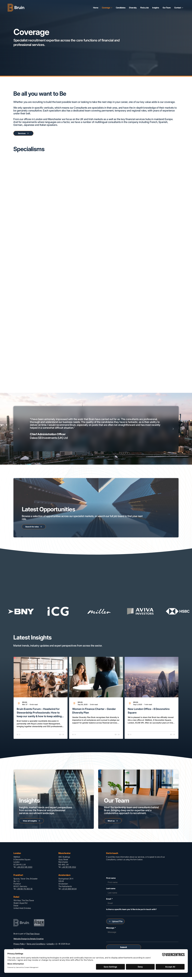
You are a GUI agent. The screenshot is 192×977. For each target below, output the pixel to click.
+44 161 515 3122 (69, 867)
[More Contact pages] (182, 7)
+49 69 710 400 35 (25, 889)
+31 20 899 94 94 (69, 889)
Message (111, 928)
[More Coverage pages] (111, 7)
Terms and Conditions (36, 944)
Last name (110, 888)
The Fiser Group (32, 933)
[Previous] (19, 429)
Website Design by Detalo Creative (28, 938)
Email (109, 899)
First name (111, 878)
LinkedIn (50, 944)
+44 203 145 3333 (24, 867)
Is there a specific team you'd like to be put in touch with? (131, 909)
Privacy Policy (19, 944)
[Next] (173, 429)
